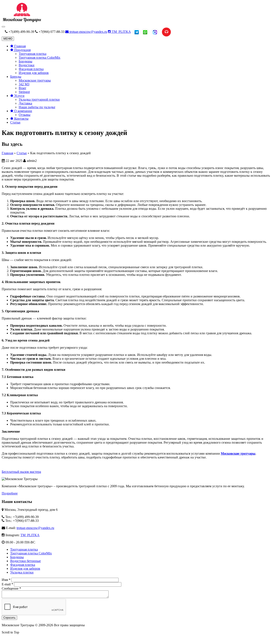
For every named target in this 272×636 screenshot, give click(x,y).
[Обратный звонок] (166, 32)
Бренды (15, 76)
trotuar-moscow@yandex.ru (88, 31)
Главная (19, 46)
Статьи (15, 122)
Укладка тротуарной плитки (39, 99)
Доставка (25, 103)
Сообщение (11, 588)
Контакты (20, 118)
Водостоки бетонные (25, 561)
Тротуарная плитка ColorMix (39, 57)
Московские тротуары (35, 80)
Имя (6, 580)
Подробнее (10, 493)
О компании (22, 111)
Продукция (22, 50)
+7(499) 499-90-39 (21, 31)
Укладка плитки (22, 572)
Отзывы (24, 115)
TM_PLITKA (121, 31)
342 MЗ (24, 84)
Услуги (18, 95)
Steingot (24, 92)
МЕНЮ (7, 38)
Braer (22, 88)
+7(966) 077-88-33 (51, 31)
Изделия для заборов (34, 73)
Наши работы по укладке (37, 107)
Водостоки (26, 65)
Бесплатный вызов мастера (21, 472)
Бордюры (25, 61)
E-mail (7, 584)
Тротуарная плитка (32, 54)
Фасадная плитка (31, 69)
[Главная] (22, 22)
